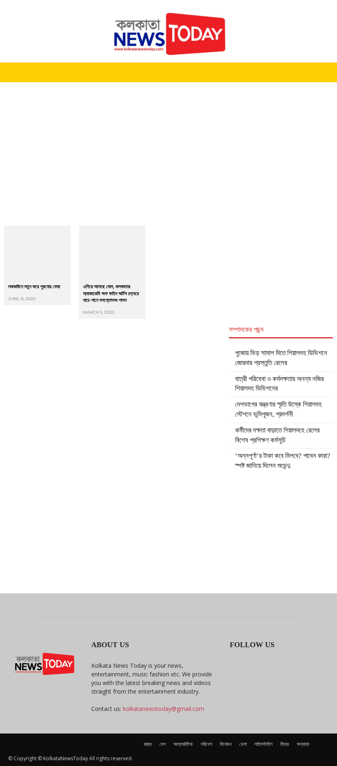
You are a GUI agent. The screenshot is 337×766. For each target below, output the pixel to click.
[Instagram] (255, 669)
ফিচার (284, 744)
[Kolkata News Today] (168, 31)
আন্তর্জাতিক (183, 744)
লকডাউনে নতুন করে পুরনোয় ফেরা (34, 286)
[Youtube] (293, 670)
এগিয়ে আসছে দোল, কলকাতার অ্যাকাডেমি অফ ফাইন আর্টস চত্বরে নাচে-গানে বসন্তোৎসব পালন (111, 293)
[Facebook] (236, 670)
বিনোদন (225, 744)
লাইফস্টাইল (263, 744)
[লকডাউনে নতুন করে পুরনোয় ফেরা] (37, 252)
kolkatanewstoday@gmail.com (163, 709)
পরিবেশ (206, 744)
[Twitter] (274, 670)
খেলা (243, 744)
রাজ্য (148, 744)
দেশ (162, 744)
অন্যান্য (303, 744)
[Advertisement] (168, 143)
